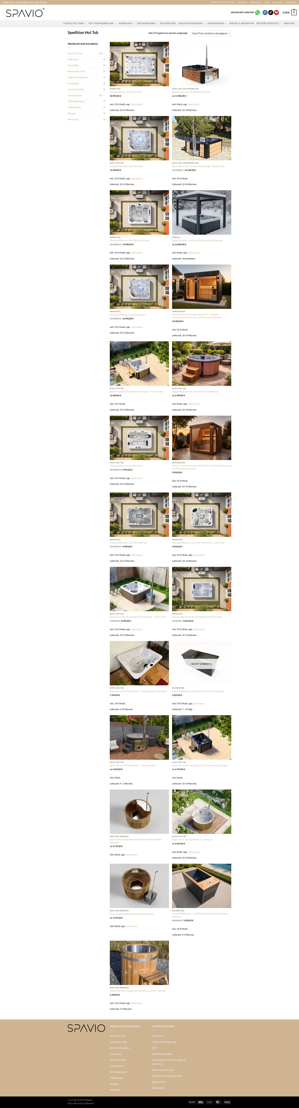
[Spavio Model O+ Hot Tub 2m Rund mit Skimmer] (201, 363)
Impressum (277, 2)
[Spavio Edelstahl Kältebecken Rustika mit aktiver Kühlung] (139, 963)
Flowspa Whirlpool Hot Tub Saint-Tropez (129, 240)
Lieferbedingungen (162, 1053)
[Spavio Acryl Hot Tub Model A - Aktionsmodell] (139, 737)
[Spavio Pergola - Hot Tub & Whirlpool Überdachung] (201, 212)
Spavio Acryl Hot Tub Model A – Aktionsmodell (132, 765)
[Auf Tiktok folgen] (270, 12)
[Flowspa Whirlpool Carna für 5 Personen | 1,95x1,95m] (201, 514)
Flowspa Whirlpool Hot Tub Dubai (126, 166)
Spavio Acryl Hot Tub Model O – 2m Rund (192, 839)
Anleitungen (291, 2)
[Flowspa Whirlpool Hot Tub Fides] (139, 438)
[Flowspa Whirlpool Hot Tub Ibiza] (139, 64)
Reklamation (255, 2)
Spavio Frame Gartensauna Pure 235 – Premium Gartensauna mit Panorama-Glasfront (201, 467)
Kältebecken (168, 23)
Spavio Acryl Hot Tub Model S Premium (191, 92)
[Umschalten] (104, 53)
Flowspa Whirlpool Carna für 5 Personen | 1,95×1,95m (198, 542)
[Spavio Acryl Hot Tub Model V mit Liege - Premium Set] (139, 363)
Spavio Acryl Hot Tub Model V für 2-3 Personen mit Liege (199, 765)
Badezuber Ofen (76, 71)
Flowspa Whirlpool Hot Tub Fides (126, 465)
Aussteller (73, 65)
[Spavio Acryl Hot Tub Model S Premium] (201, 64)
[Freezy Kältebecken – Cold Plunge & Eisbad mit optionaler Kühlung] (201, 886)
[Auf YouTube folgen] (276, 12)
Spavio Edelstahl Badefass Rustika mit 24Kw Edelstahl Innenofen (135, 841)
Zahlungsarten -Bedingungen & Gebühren (168, 1061)
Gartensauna (215, 23)
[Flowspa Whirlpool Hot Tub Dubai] (139, 138)
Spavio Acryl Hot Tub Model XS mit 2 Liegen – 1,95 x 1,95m (138, 617)
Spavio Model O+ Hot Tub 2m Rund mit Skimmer (195, 391)
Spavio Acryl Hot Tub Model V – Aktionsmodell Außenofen (138, 691)
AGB (267, 2)
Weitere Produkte (267, 23)
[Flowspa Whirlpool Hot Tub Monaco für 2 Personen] (201, 589)
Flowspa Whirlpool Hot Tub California (128, 542)
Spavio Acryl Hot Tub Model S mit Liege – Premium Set (198, 166)
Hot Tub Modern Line (101, 23)
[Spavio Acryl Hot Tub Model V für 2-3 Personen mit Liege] (201, 737)
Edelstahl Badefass (190, 23)
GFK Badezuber (146, 23)
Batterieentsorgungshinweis (167, 1075)
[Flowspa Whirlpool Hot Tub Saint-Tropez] (139, 212)
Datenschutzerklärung (164, 1041)
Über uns (289, 23)
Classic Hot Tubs (73, 23)
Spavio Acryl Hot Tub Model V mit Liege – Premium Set (136, 391)
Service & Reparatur (241, 23)
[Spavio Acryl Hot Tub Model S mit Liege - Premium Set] (201, 138)
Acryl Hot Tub (75, 53)
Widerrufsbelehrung (163, 1069)
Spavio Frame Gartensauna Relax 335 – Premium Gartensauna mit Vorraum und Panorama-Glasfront (197, 316)
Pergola (72, 113)
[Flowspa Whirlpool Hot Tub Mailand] (139, 287)
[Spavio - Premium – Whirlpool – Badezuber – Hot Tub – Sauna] (24, 12)
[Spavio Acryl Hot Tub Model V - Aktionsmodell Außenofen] (139, 663)
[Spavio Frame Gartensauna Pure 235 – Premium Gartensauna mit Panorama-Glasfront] (201, 438)
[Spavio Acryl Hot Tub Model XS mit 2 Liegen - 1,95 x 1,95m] (139, 589)
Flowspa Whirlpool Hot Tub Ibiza (126, 92)
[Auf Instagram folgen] (265, 12)
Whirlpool (125, 23)
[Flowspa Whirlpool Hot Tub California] (139, 514)
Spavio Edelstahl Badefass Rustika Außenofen (132, 914)
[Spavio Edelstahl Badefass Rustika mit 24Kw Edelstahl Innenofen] (139, 812)
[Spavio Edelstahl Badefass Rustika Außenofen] (139, 886)
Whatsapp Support (242, 12)
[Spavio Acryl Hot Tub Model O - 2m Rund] (201, 812)
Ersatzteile (73, 83)
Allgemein (73, 59)
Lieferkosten (136, 104)
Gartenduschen (76, 89)
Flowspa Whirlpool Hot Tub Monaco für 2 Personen (197, 617)
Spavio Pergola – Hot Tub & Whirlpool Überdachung (197, 240)
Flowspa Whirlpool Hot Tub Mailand (127, 314)
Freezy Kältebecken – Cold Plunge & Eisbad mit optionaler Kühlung (200, 915)
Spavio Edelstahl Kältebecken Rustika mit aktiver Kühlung (137, 990)
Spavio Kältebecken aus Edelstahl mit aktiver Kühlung (198, 691)
